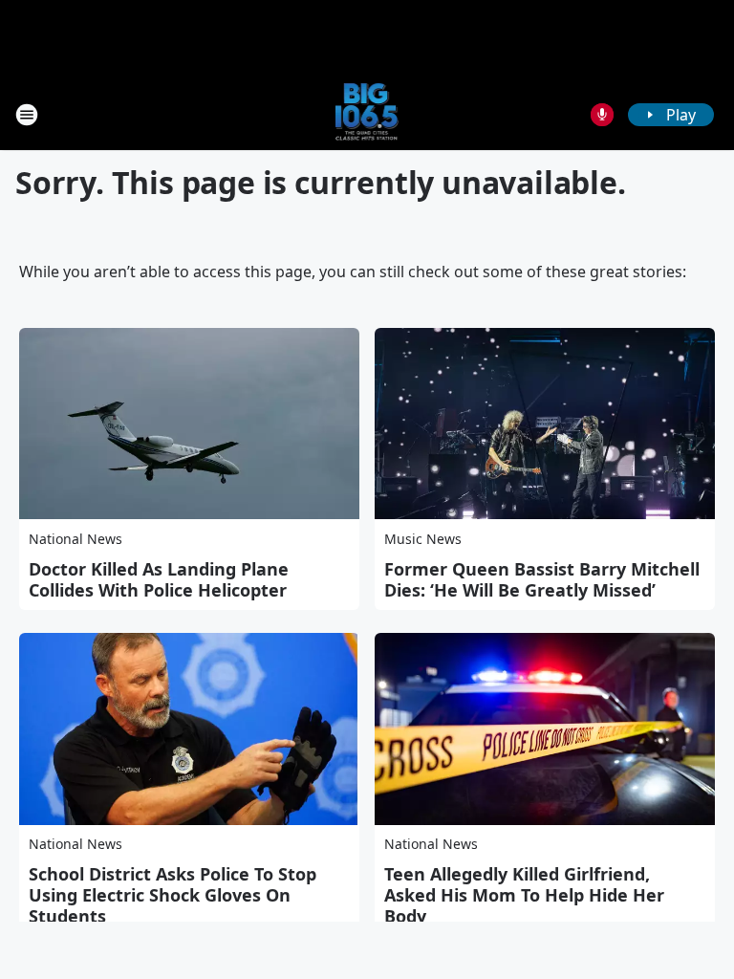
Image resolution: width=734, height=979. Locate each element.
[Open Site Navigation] (26, 114)
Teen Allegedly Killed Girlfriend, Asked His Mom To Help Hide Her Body (524, 894)
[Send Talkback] (602, 114)
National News (75, 539)
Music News (423, 539)
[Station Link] (367, 114)
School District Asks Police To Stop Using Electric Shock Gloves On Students (172, 894)
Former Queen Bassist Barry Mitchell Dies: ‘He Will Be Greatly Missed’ (542, 579)
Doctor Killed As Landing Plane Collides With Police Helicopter (159, 579)
